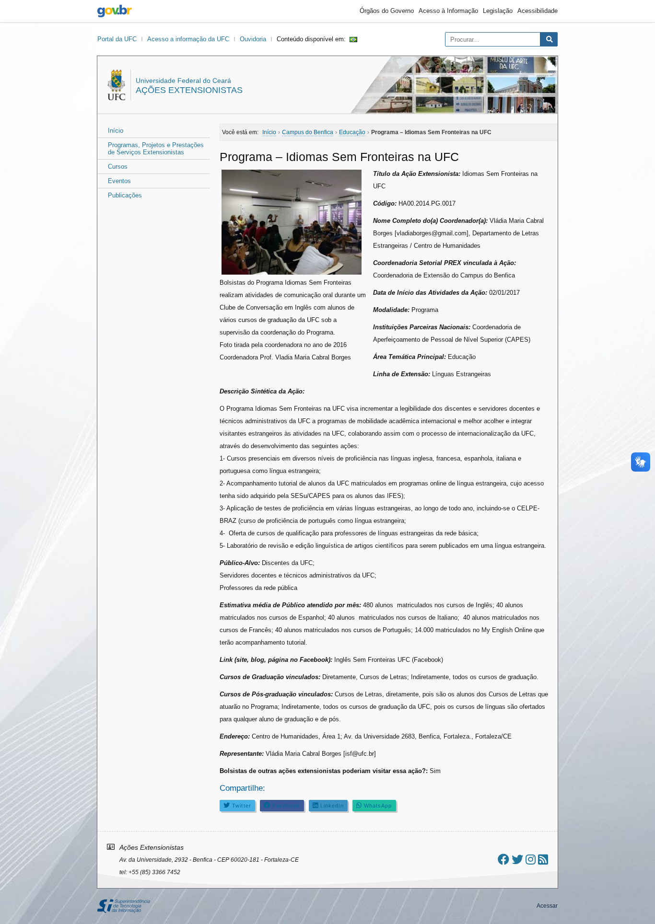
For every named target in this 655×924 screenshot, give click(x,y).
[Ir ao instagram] (531, 859)
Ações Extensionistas (189, 90)
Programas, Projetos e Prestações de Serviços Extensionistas (156, 148)
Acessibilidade (537, 10)
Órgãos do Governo (387, 10)
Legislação (498, 10)
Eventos (119, 181)
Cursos (118, 166)
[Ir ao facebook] (503, 859)
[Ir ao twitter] (517, 859)
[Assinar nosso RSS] (543, 859)
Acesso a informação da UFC (188, 39)
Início (115, 130)
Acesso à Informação (448, 10)
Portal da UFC (117, 39)
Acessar (547, 905)
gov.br (114, 11)
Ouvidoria (253, 39)
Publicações (125, 195)
